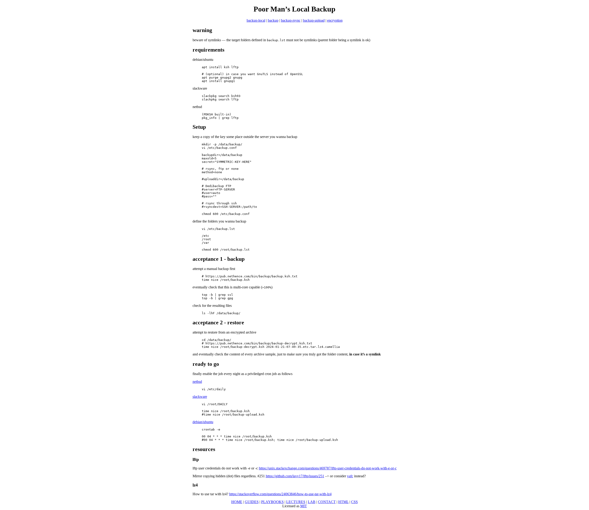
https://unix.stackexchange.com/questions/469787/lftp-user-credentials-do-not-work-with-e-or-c (328, 468)
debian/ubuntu (203, 422)
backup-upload (314, 20)
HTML (343, 502)
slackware (200, 397)
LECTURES (295, 502)
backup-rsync (290, 20)
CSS (354, 502)
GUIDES (252, 502)
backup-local (256, 20)
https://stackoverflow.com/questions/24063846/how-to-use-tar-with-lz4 (280, 494)
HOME (236, 502)
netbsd (197, 382)
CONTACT (327, 502)
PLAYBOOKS (272, 502)
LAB (311, 502)
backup (273, 20)
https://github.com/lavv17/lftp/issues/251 (295, 476)
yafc (350, 476)
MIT (303, 506)
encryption (335, 20)
